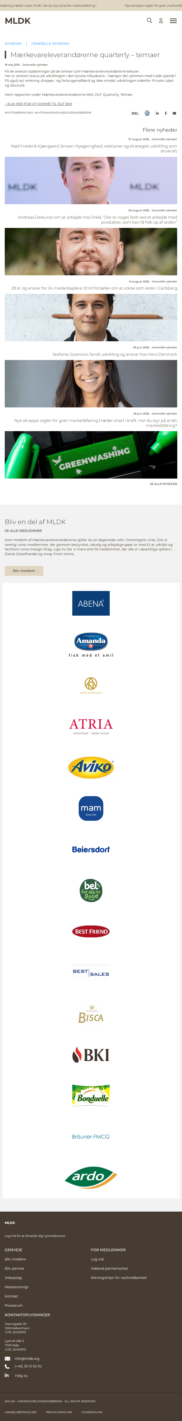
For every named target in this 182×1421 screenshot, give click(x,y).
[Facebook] (166, 113)
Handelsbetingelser (20, 1412)
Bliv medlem (24, 570)
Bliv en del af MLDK (35, 521)
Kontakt (11, 1296)
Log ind (97, 1259)
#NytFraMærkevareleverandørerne (62, 112)
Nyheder (13, 43)
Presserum (14, 1305)
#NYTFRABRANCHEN (19, 112)
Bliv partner (14, 1268)
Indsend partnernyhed (109, 1268)
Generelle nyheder (50, 43)
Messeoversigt (17, 1287)
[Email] (174, 113)
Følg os (21, 1375)
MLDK (18, 20)
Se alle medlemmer (23, 530)
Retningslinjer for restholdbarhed (118, 1277)
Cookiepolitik (92, 1412)
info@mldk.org (27, 1358)
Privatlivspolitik (59, 1412)
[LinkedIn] (157, 113)
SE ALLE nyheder (163, 484)
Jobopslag (13, 1277)
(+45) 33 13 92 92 (28, 1366)
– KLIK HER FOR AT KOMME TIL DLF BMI (38, 104)
